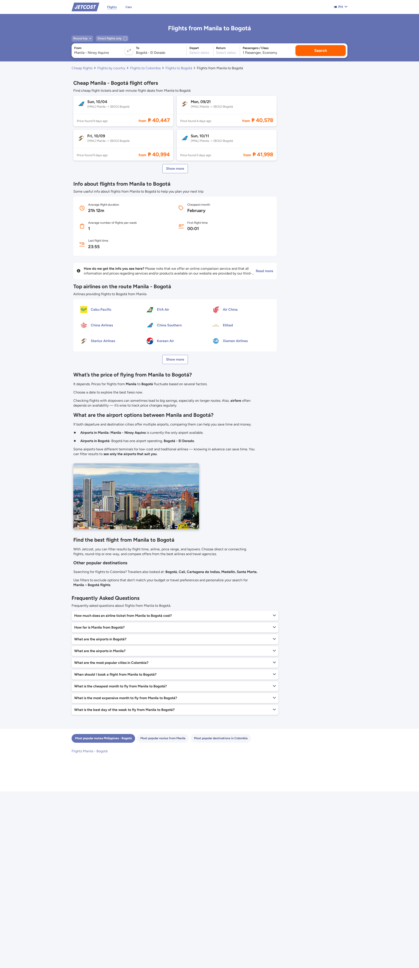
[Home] (85, 7)
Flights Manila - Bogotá (90, 751)
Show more (175, 168)
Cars (128, 7)
